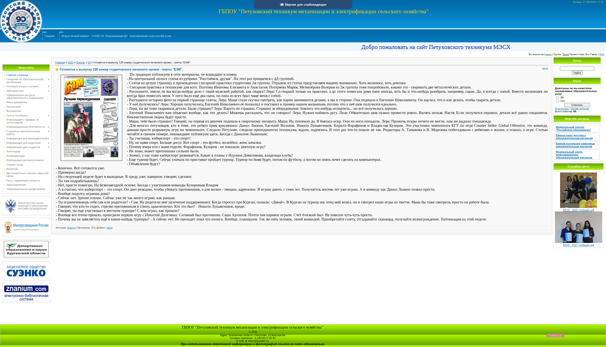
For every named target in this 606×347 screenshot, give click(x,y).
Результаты (562, 108)
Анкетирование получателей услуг (150, 36)
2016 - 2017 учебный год (578, 245)
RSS (601, 54)
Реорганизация (114, 36)
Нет (563, 101)
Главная (49, 36)
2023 (70, 62)
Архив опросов (580, 108)
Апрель (80, 62)
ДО (126, 36)
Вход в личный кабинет (75, 36)
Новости (71, 228)
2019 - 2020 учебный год (578, 210)
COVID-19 (98, 36)
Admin (110, 228)
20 (89, 62)
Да (562, 97)
